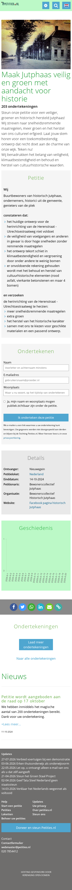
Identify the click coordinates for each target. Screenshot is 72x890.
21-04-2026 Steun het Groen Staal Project (28, 776)
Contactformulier (12, 843)
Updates (38, 801)
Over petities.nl (42, 810)
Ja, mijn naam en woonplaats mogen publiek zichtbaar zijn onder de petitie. (32, 404)
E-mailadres (11, 375)
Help (4, 801)
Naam (7, 362)
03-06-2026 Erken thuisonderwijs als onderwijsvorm (35, 763)
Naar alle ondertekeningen (36, 658)
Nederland (37, 474)
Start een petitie (11, 805)
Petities (6, 810)
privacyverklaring (11, 437)
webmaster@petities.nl (15, 847)
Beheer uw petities (13, 818)
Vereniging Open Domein (36, 875)
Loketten (7, 814)
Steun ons (39, 814)
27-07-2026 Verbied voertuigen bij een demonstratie (35, 759)
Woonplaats (11, 387)
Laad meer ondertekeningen (35, 644)
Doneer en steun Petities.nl (36, 828)
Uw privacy (39, 805)
